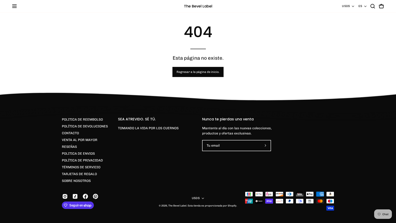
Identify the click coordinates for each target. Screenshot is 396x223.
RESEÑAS (69, 147)
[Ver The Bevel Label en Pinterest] (94, 196)
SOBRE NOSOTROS (76, 181)
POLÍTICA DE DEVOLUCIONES (85, 126)
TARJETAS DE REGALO (79, 174)
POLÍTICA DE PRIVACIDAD (82, 160)
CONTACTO (70, 133)
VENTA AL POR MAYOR (79, 140)
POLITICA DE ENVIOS (78, 153)
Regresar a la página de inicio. (198, 72)
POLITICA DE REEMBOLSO (82, 119)
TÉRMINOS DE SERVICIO (81, 167)
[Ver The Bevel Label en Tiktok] (74, 196)
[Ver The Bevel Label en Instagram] (64, 196)
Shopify (232, 205)
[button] (372, 6)
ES (360, 6)
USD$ (346, 6)
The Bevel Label (198, 6)
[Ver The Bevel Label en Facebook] (84, 196)
